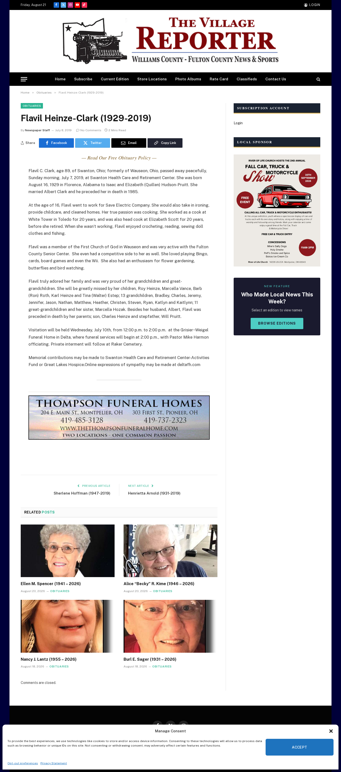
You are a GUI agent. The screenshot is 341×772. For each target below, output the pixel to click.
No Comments (90, 130)
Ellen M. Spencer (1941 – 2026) (51, 583)
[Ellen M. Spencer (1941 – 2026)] (68, 550)
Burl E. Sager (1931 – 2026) (150, 659)
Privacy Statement (53, 763)
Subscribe (83, 79)
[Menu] (24, 79)
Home (60, 79)
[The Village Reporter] (170, 41)
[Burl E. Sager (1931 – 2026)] (170, 626)
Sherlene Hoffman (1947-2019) (82, 493)
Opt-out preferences (22, 763)
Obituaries (32, 105)
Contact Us (275, 79)
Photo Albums (188, 79)
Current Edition (115, 79)
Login (238, 123)
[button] (331, 731)
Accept (299, 747)
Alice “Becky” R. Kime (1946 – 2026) (159, 583)
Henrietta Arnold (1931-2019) (154, 493)
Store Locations (152, 79)
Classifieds (247, 79)
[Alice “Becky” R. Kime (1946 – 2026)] (170, 550)
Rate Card (219, 79)
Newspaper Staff (37, 130)
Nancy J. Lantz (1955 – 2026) (49, 659)
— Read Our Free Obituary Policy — (119, 157)
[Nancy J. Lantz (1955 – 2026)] (68, 626)
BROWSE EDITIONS (277, 323)
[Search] (318, 79)
